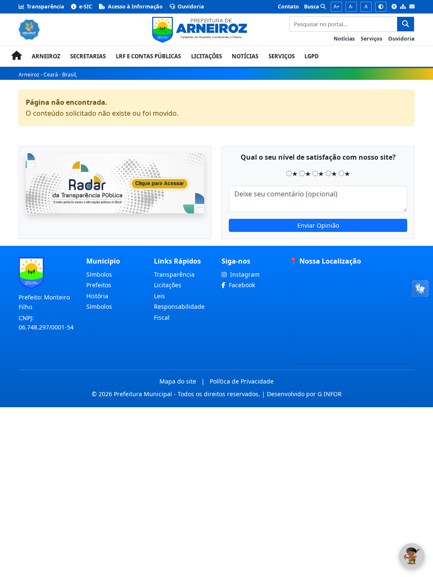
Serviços (371, 38)
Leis (159, 296)
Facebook (241, 285)
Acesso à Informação (135, 6)
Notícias (344, 38)
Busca (312, 6)
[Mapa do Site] (403, 7)
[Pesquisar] (405, 24)
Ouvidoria (190, 6)
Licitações (167, 285)
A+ (337, 6)
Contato (288, 6)
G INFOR (330, 394)
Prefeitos (98, 285)
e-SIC (85, 6)
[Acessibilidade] (394, 7)
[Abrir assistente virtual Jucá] (412, 556)
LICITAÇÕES (206, 56)
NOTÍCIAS (245, 56)
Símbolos (99, 274)
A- (351, 6)
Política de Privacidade (242, 381)
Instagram (244, 274)
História (97, 296)
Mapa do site (177, 381)
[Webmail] (411, 7)
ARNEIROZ (46, 56)
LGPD (311, 56)
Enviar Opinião (318, 225)
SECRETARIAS (88, 56)
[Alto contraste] (380, 7)
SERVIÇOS (282, 56)
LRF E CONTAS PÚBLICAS (148, 56)
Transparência (44, 6)
